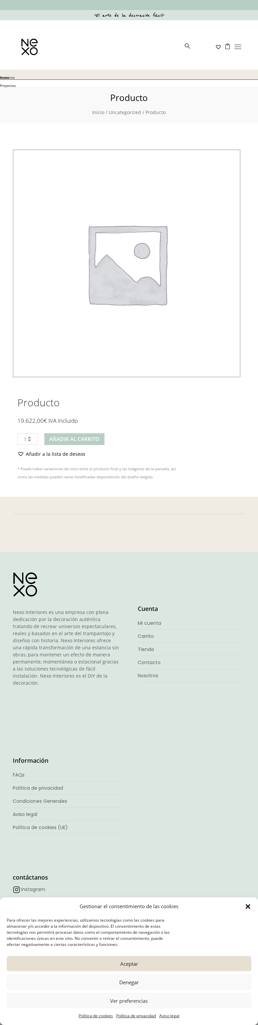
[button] (248, 906)
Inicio (98, 112)
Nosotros (148, 675)
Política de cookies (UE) (40, 827)
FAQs (19, 775)
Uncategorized (125, 112)
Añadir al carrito (74, 439)
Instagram (33, 889)
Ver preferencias (129, 1000)
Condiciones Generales (40, 801)
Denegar (129, 982)
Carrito (146, 636)
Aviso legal (169, 1016)
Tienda (146, 649)
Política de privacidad (136, 1016)
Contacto (149, 662)
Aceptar (129, 963)
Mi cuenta (149, 623)
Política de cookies (96, 1016)
